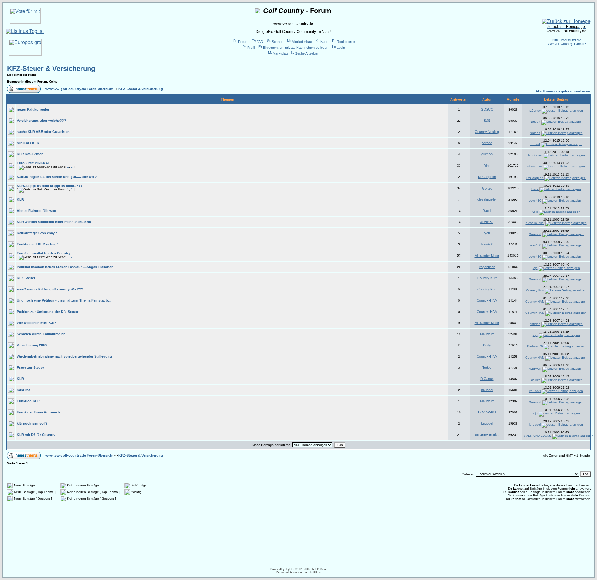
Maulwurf (535, 234)
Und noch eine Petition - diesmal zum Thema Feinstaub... (64, 300)
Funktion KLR (28, 401)
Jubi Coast (535, 155)
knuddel (487, 390)
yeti (487, 233)
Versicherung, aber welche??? (41, 120)
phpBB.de (315, 572)
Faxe (535, 189)
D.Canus (487, 379)
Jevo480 (535, 200)
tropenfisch (487, 267)
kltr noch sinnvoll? (32, 423)
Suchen (277, 41)
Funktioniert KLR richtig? (38, 244)
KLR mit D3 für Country (36, 434)
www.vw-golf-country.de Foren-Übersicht (79, 89)
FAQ (260, 41)
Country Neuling (487, 132)
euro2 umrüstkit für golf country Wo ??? (50, 289)
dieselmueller (487, 199)
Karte (324, 41)
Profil (251, 47)
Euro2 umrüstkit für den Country (43, 253)
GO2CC (487, 109)
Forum (243, 41)
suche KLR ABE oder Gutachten (43, 132)
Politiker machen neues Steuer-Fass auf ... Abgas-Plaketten (65, 267)
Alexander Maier (487, 256)
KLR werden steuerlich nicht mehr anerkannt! (54, 222)
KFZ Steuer (26, 278)
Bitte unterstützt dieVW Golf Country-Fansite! (566, 42)
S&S (487, 120)
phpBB (289, 569)
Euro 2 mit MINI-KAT (33, 163)
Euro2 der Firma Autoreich (38, 412)
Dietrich (535, 379)
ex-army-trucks (487, 434)
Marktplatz (281, 53)
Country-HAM (487, 300)
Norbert (535, 121)
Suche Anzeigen (307, 53)
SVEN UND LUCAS (537, 435)
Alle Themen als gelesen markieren (563, 91)
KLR (20, 199)
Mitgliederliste (302, 41)
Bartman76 (535, 346)
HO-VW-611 (487, 412)
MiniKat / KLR (28, 143)
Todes (487, 367)
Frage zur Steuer (30, 367)
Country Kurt (487, 278)
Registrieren (346, 41)
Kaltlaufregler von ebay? (37, 233)
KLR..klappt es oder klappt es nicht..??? (50, 186)
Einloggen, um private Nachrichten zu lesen (295, 47)
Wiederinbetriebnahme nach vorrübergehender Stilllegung (64, 356)
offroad (487, 143)
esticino (535, 324)
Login (341, 47)
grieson (487, 154)
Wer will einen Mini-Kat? (36, 323)
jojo (535, 268)
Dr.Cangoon (487, 177)
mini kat (23, 390)
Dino (487, 165)
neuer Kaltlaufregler (33, 109)
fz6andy (535, 110)
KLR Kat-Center (30, 154)
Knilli (535, 211)
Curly (487, 345)
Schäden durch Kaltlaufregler (41, 334)
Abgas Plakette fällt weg (36, 210)
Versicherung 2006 (32, 345)
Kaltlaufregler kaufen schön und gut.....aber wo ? (57, 177)
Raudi (487, 210)
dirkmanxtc (535, 166)
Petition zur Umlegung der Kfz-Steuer (47, 311)
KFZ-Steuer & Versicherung (51, 68)
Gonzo (487, 188)
